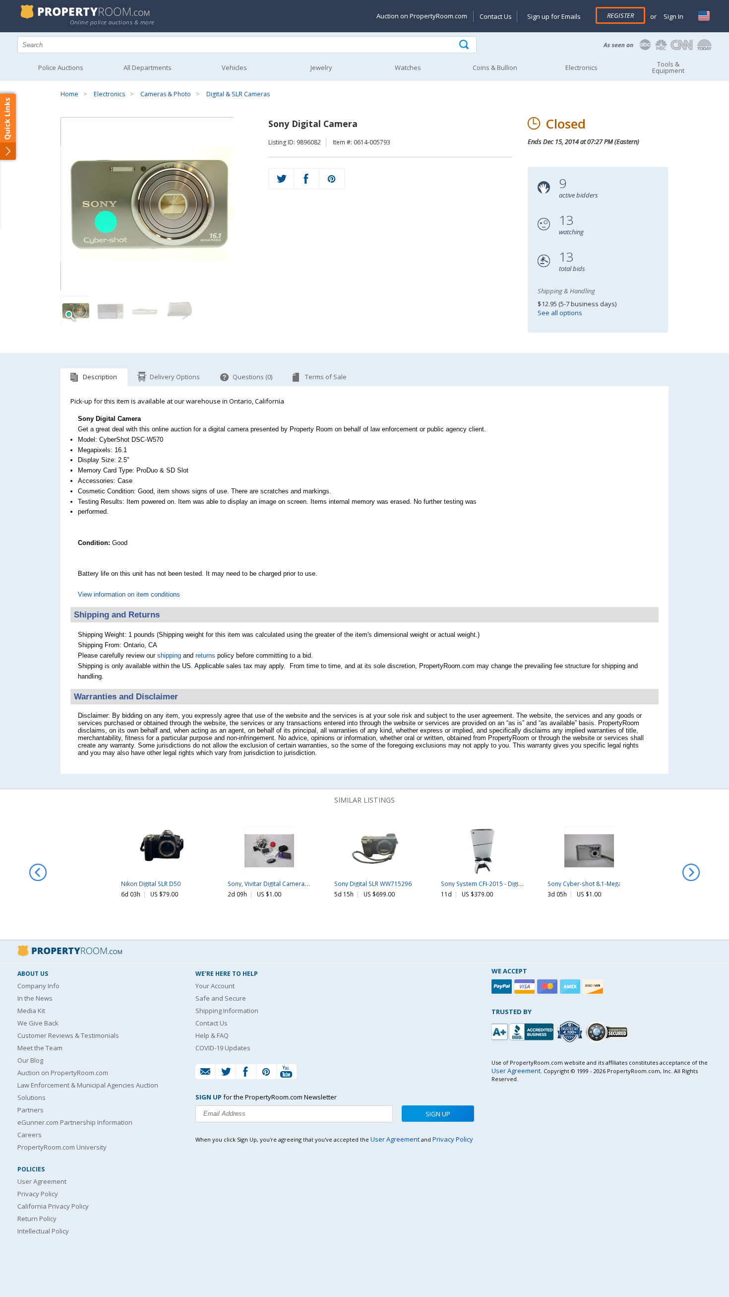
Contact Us (496, 16)
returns (205, 655)
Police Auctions (60, 67)
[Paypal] (502, 986)
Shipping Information (226, 1010)
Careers (29, 1134)
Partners (30, 1109)
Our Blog (30, 1060)
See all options (560, 312)
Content (9, 126)
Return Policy (37, 1218)
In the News (35, 998)
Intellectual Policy (43, 1231)
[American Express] (571, 986)
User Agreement (41, 1181)
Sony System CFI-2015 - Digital (483, 883)
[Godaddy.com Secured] (608, 1031)
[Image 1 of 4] (157, 204)
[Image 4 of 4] (179, 311)
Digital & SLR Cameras (238, 94)
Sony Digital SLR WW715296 (373, 883)
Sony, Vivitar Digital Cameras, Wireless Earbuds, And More (309, 883)
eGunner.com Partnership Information (74, 1122)
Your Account (215, 985)
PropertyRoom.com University (62, 1147)
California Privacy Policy (53, 1206)
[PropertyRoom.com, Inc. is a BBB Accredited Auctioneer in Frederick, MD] (523, 1030)
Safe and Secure (220, 998)
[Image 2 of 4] (110, 311)
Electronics (109, 94)
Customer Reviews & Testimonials (68, 1035)
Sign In (672, 16)
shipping (169, 655)
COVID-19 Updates (222, 1047)
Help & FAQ (212, 1035)
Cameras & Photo (165, 94)
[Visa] (525, 986)
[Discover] (594, 986)
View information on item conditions (129, 594)
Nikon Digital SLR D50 (151, 883)
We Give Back (38, 1023)
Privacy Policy (37, 1193)
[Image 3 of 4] (145, 311)
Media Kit (31, 1010)
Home (69, 94)
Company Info (38, 985)
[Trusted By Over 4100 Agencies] (571, 1032)
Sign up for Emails (554, 16)
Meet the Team (39, 1047)
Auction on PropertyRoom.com (421, 15)
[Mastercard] (548, 986)
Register (620, 15)
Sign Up (437, 1113)
